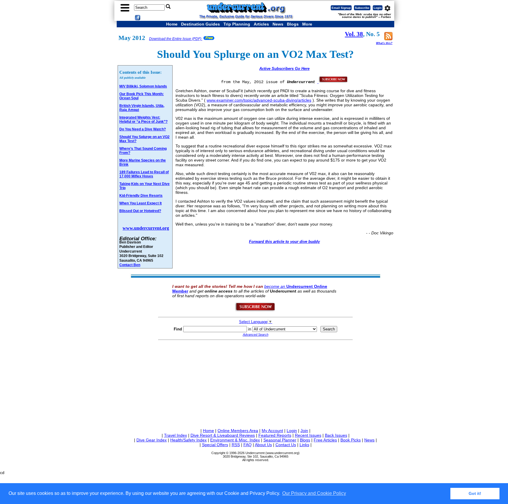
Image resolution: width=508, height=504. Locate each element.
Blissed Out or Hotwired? (140, 211)
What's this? (384, 43)
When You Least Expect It (140, 203)
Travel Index (175, 435)
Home (172, 24)
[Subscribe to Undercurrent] (255, 310)
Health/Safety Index (188, 440)
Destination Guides (200, 24)
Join (304, 430)
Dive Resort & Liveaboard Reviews (222, 435)
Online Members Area (238, 430)
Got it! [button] (475, 493)
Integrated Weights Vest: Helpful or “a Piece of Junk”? (143, 119)
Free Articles (325, 440)
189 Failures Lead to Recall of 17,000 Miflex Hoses (144, 174)
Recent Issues (308, 435)
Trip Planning (236, 24)
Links (304, 444)
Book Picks (350, 440)
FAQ (247, 444)
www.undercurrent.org (146, 228)
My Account (272, 430)
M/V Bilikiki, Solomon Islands (143, 86)
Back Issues (336, 435)
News (278, 24)
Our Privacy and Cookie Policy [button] (314, 493)
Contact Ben (129, 265)
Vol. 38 (354, 34)
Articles (261, 24)
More (307, 24)
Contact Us (285, 444)
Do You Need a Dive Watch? (142, 129)
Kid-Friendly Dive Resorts (141, 196)
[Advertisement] (255, 383)
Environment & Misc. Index (235, 440)
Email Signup (341, 7)
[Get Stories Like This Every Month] (332, 81)
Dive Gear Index (151, 440)
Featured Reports (274, 435)
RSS (236, 444)
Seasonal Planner (279, 440)
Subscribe (362, 7)
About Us (263, 444)
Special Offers (215, 444)
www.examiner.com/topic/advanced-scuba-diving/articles (259, 100)
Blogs (293, 24)
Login (378, 7)
